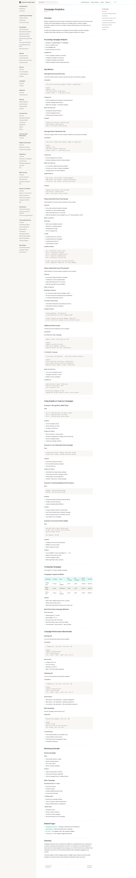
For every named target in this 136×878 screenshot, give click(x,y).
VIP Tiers (48, 831)
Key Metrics (105, 15)
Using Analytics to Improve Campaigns (109, 18)
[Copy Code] (90, 84)
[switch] (115, 2)
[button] (26, 6)
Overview (104, 11)
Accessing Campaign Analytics (109, 13)
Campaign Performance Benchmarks (109, 22)
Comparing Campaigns (107, 20)
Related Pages (105, 27)
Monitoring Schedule (107, 24)
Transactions (49, 833)
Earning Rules (49, 829)
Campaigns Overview (51, 826)
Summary (104, 29)
